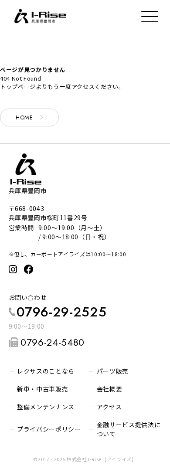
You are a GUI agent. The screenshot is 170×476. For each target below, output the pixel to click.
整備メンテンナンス (46, 406)
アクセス (109, 406)
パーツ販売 (113, 371)
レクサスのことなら (46, 371)
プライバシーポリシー (49, 429)
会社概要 (109, 388)
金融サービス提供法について (129, 429)
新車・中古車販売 (42, 388)
